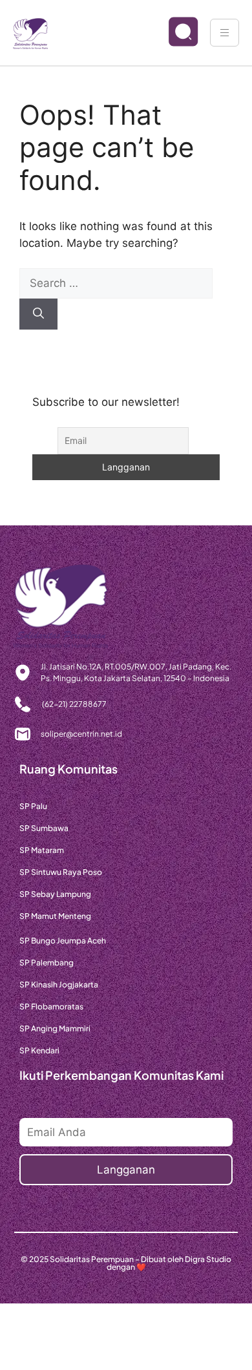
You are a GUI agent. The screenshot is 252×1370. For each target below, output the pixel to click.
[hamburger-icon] (224, 33)
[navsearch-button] (172, 33)
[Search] (38, 314)
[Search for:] (116, 283)
